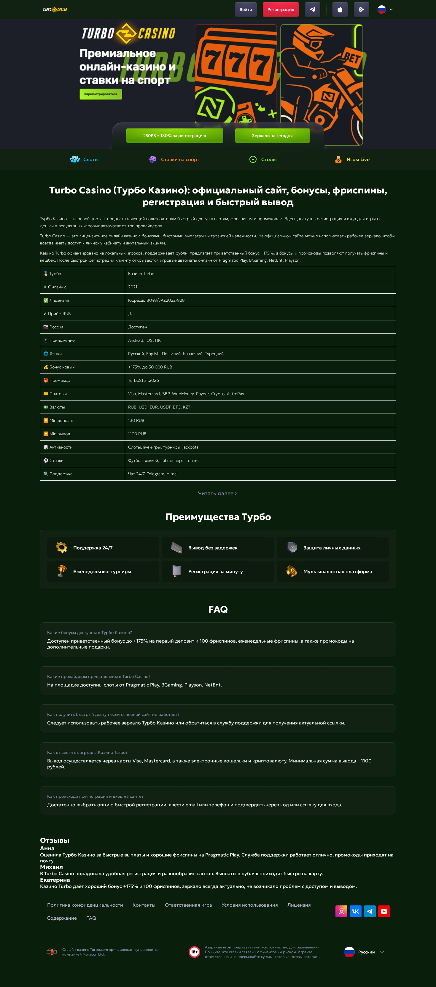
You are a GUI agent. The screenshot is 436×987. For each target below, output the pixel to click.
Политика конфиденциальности (85, 905)
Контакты (144, 905)
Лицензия (299, 905)
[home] (55, 9)
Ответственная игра (188, 905)
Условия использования (250, 905)
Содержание (62, 918)
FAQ (91, 918)
